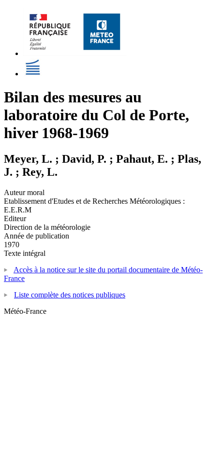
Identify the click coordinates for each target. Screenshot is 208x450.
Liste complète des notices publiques (69, 295)
